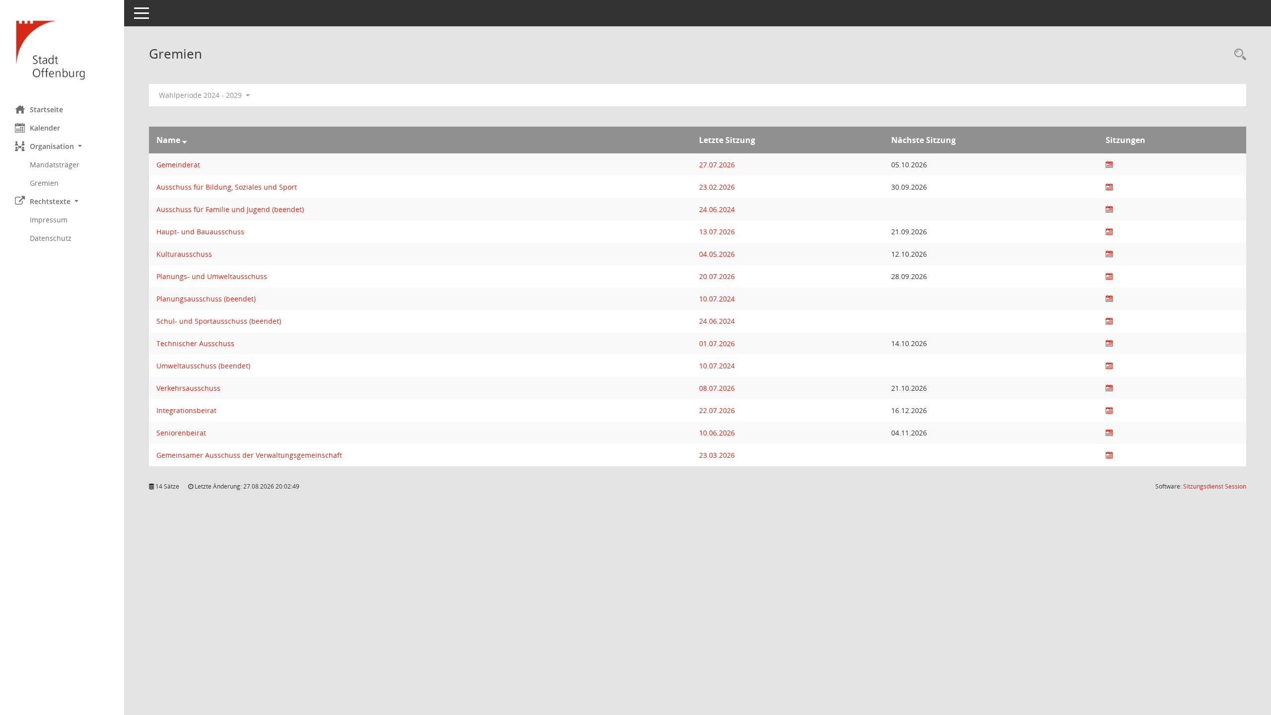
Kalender (45, 128)
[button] (62, 146)
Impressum (49, 219)
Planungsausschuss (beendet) (206, 298)
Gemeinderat (178, 164)
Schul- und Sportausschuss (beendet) (218, 321)
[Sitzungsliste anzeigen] (1109, 164)
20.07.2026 (717, 276)
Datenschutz (50, 238)
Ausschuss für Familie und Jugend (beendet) (230, 209)
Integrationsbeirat (186, 410)
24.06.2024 (717, 209)
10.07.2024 (717, 298)
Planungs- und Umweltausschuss (211, 276)
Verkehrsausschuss (188, 388)
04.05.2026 (717, 254)
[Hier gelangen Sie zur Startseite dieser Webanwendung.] (62, 48)
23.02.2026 (717, 187)
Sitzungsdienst (1214, 486)
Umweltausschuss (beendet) (203, 365)
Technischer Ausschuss (195, 343)
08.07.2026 (717, 388)
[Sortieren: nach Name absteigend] (184, 140)
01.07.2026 (717, 343)
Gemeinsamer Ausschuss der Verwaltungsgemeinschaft (249, 455)
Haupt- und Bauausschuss (200, 231)
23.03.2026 (717, 455)
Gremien (44, 183)
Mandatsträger (54, 164)
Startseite (46, 109)
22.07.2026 (717, 410)
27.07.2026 (717, 164)
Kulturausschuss (184, 254)
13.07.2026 (717, 231)
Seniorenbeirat (181, 432)
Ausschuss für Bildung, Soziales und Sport (226, 187)
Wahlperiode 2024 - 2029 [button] (201, 95)
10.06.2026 (717, 432)
